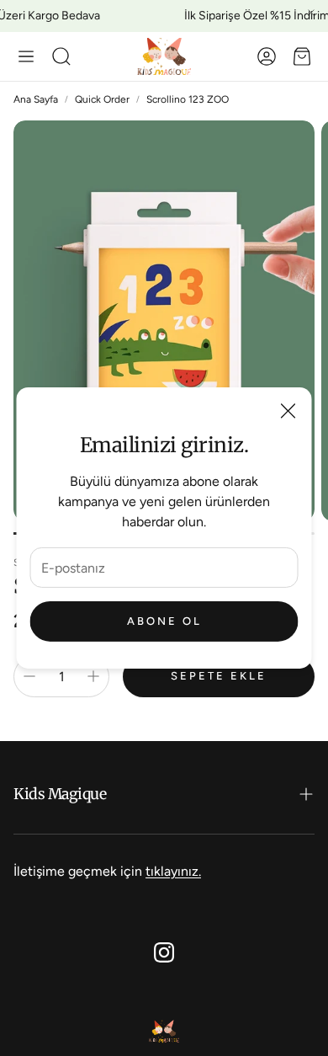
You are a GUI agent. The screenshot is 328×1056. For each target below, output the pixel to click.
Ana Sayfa (35, 99)
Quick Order (102, 99)
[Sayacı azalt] (29, 676)
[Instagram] (164, 952)
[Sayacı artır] (93, 676)
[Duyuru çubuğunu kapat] (311, 12)
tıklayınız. (173, 871)
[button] (26, 56)
